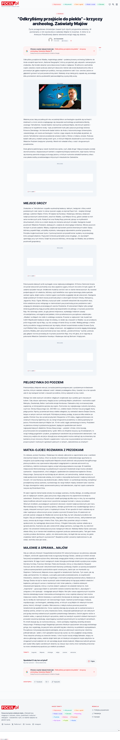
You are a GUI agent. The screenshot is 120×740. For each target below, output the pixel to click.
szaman (65, 652)
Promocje (74, 717)
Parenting (78, 714)
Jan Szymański (58, 38)
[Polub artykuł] (71, 40)
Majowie (42, 652)
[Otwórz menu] (117, 4)
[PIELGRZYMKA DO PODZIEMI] (100, 48)
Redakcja (97, 713)
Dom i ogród (79, 4)
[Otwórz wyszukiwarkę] (113, 4)
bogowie (34, 652)
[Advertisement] (60, 178)
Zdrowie (101, 4)
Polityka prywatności (101, 710)
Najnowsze (57, 4)
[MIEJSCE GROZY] (100, 47)
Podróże (56, 717)
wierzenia (73, 652)
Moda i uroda (91, 4)
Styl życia (57, 720)
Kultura (65, 717)
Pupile (66, 720)
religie (57, 652)
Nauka (74, 720)
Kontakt (97, 717)
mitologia (50, 652)
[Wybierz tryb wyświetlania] (109, 4)
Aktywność (68, 4)
